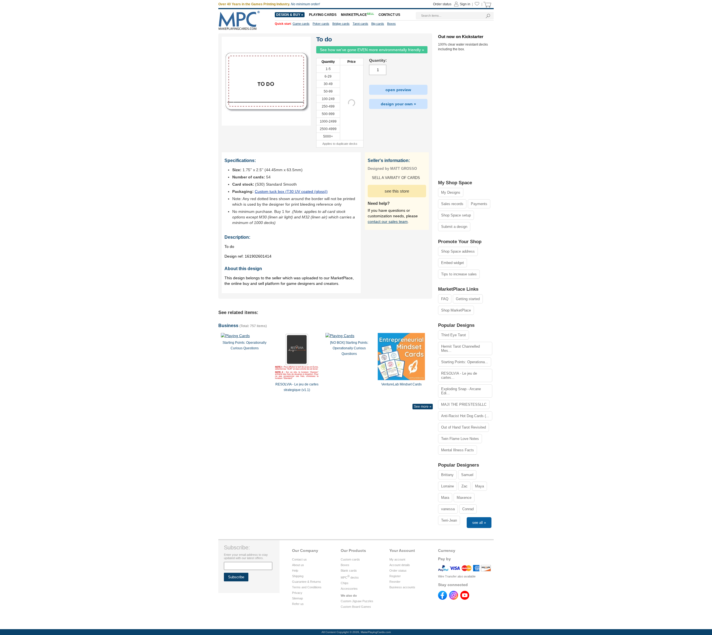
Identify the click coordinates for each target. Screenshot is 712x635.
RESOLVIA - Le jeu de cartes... (459, 375)
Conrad (468, 509)
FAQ (444, 299)
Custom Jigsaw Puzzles (357, 601)
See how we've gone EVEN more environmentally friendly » (372, 50)
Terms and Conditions (307, 587)
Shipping (297, 576)
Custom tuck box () (291, 191)
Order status (398, 570)
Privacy (297, 592)
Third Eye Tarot (453, 335)
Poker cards (321, 23)
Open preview (398, 90)
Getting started (468, 299)
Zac (464, 486)
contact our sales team (388, 221)
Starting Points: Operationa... (464, 362)
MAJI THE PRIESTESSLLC (463, 404)
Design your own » (398, 104)
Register (395, 576)
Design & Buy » (289, 15)
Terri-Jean (449, 520)
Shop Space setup (456, 215)
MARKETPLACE (357, 15)
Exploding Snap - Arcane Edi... (461, 391)
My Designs (450, 192)
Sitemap (297, 598)
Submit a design (454, 227)
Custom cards (350, 559)
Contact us (299, 559)
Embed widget (452, 263)
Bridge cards (341, 23)
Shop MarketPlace (456, 310)
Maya (479, 486)
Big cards (377, 23)
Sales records (452, 204)
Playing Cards (323, 15)
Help (295, 570)
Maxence (464, 497)
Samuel (467, 475)
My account (397, 559)
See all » (479, 523)
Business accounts (402, 587)
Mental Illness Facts (457, 450)
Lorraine (447, 486)
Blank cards (349, 570)
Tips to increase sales (459, 274)
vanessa (448, 509)
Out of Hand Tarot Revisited (463, 427)
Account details (399, 565)
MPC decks (350, 577)
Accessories (349, 588)
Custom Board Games (356, 606)
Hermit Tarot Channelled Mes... (460, 348)
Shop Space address (458, 251)
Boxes (345, 565)
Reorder (394, 581)
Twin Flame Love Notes (460, 439)
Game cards (301, 23)
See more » (422, 407)
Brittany (447, 475)
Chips (344, 583)
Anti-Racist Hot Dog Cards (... (465, 416)
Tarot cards (360, 23)
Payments (479, 204)
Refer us (298, 604)
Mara (445, 497)
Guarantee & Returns (306, 581)
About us (298, 565)
